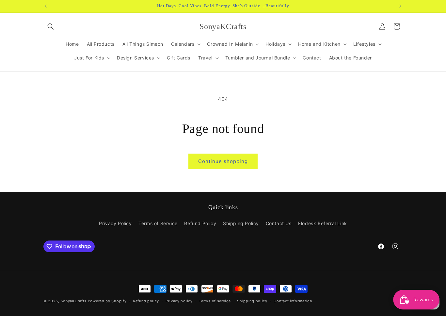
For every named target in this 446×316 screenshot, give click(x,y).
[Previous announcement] (46, 6)
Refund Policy (200, 223)
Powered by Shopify (107, 301)
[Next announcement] (400, 6)
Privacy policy (179, 300)
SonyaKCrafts (74, 301)
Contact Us (279, 223)
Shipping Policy (241, 223)
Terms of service (215, 300)
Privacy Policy (115, 223)
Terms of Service (158, 223)
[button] (50, 26)
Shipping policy (252, 300)
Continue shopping (223, 161)
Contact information (293, 300)
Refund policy (146, 300)
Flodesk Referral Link (322, 223)
